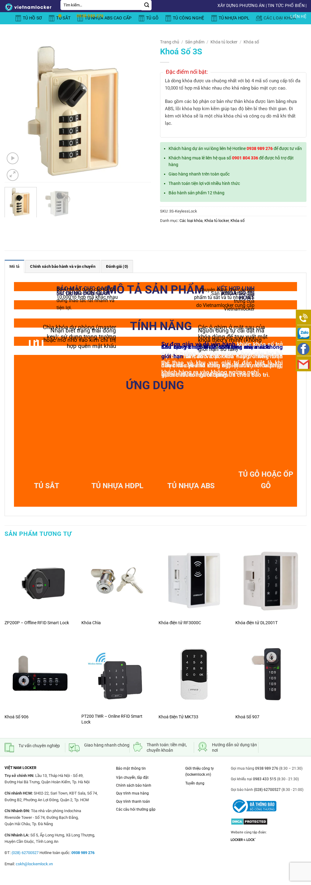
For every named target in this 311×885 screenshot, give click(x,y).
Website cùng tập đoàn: (249, 832)
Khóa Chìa (91, 622)
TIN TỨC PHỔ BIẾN (286, 5)
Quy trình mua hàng (132, 793)
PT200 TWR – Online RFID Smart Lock (111, 719)
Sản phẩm (194, 41)
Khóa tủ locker (224, 41)
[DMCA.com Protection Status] (249, 820)
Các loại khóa (191, 220)
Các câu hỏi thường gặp (136, 809)
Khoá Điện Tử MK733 (178, 717)
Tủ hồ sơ (32, 18)
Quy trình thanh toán (133, 801)
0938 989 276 (260, 148)
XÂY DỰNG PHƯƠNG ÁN (241, 5)
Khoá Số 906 (17, 717)
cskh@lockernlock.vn (34, 864)
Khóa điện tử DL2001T (256, 622)
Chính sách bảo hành (133, 785)
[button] (13, 158)
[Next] (140, 109)
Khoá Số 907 (247, 717)
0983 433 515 (264, 779)
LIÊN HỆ (298, 16)
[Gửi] (147, 5)
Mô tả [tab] (14, 266)
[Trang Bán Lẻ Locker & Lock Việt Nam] (28, 7)
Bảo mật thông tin (131, 768)
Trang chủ (169, 41)
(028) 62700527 (267, 790)
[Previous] (15, 109)
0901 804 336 (245, 157)
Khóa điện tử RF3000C (180, 622)
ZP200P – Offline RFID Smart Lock (37, 622)
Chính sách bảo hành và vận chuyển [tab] (62, 266)
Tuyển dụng (194, 783)
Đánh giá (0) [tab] (117, 266)
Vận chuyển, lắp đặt (132, 777)
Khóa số (251, 41)
